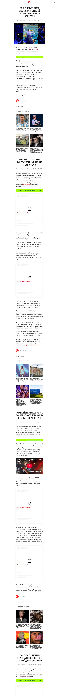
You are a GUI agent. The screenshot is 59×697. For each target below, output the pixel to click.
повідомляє (24, 677)
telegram (38, 56)
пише (17, 436)
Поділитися (22, 101)
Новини (23, 356)
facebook (34, 56)
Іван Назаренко (21, 422)
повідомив (26, 185)
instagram (29, 56)
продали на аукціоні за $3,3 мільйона (28, 345)
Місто (22, 106)
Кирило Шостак (20, 169)
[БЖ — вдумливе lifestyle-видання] (30, 2)
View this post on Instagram (24, 212)
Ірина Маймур (21, 20)
